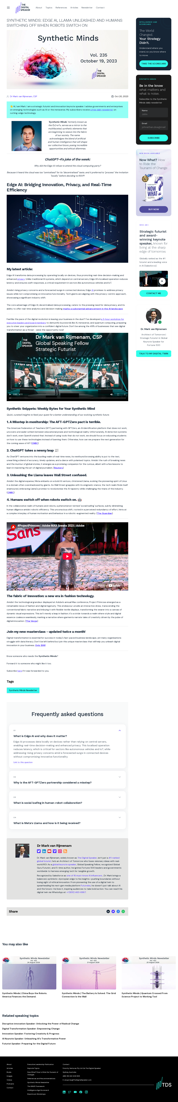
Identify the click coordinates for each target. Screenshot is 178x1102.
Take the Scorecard (153, 63)
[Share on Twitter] (113, 911)
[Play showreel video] (153, 279)
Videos (9, 1080)
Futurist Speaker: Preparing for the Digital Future (29, 1043)
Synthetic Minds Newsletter (23, 690)
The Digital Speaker (87, 857)
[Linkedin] (44, 851)
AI (92, 290)
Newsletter (87, 7)
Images (9, 1076)
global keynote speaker (64, 864)
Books (9, 1072)
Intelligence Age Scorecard (38, 1090)
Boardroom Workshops (36, 1094)
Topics (48, 7)
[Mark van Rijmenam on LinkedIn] (64, 1092)
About (39, 7)
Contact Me (153, 293)
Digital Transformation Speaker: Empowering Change (31, 1028)
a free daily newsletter (101, 109)
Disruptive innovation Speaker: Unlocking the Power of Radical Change (40, 1023)
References (61, 7)
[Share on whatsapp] (123, 911)
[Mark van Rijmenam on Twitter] (69, 1092)
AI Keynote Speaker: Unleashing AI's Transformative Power (34, 1038)
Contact (100, 7)
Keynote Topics (33, 1068)
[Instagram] (60, 851)
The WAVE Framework (35, 1086)
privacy (21, 279)
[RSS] (65, 851)
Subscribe (154, 137)
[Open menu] (8, 7)
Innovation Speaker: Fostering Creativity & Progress (30, 1033)
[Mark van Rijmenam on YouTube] (75, 1092)
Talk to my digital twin (153, 353)
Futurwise (86, 885)
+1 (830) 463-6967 (76, 892)
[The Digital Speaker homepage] (23, 8)
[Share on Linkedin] (108, 911)
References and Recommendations (41, 1078)
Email (144, 123)
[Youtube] (49, 851)
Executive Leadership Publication (40, 1064)
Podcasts (10, 1084)
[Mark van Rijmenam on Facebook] (80, 1092)
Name (145, 110)
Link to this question (23, 762)
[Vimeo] (54, 851)
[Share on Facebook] (118, 911)
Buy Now (154, 209)
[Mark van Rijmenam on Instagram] (86, 1092)
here (19, 670)
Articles (74, 7)
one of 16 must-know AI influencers (85, 875)
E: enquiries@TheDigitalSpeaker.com (77, 1080)
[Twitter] (39, 851)
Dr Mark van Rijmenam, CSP (23, 96)
